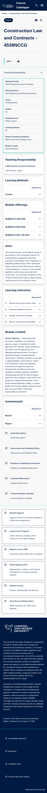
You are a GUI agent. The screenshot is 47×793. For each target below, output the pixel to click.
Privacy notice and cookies (18, 777)
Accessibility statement (17, 738)
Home (4, 13)
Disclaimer (12, 751)
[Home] (8, 6)
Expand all (36, 188)
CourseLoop (40, 790)
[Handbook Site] (18, 629)
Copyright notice (14, 764)
